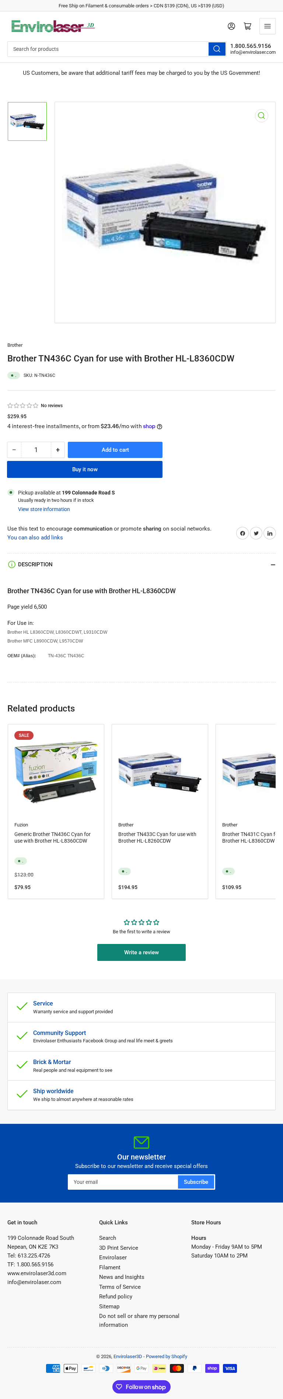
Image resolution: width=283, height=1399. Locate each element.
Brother (14, 345)
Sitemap (109, 1306)
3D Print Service (118, 1248)
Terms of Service (120, 1287)
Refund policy (115, 1296)
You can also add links (35, 537)
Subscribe (196, 1182)
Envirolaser (113, 1257)
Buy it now (85, 469)
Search (107, 1238)
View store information (44, 509)
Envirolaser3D (127, 1356)
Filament (109, 1267)
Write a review (141, 952)
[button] (23, 406)
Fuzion (21, 825)
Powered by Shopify (166, 1356)
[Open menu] (267, 26)
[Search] (217, 49)
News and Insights (121, 1277)
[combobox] (117, 49)
